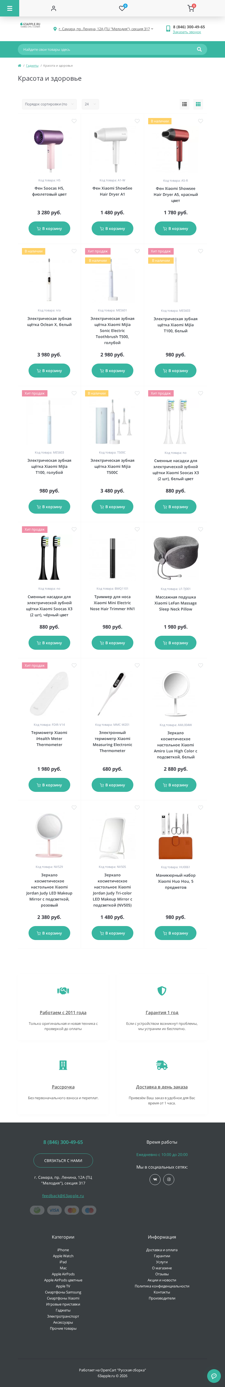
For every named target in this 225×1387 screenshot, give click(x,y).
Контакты (162, 1292)
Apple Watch (63, 1255)
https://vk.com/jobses (155, 1179)
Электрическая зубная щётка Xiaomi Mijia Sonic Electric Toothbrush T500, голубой (112, 330)
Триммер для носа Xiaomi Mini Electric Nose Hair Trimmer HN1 (112, 602)
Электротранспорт (63, 1316)
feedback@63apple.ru (63, 1195)
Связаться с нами (63, 1160)
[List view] (184, 104)
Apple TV (63, 1286)
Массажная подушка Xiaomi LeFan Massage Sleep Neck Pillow (175, 603)
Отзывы (162, 1273)
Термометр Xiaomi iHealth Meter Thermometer (49, 738)
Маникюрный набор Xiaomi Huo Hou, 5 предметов (176, 881)
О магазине (162, 1267)
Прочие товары (63, 1328)
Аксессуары (63, 1322)
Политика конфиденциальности (162, 1286)
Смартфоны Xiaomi (63, 1298)
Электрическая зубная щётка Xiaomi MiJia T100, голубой (49, 466)
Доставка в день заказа (162, 1087)
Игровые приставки (63, 1304)
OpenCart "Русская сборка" (123, 1370)
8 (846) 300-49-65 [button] (63, 1142)
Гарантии (162, 1255)
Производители (162, 1298)
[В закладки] (74, 121)
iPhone (63, 1249)
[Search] (199, 49)
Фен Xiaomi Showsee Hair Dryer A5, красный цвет (176, 194)
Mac (63, 1267)
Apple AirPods (63, 1273)
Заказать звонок (187, 32)
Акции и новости (162, 1280)
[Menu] (9, 8)
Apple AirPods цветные (63, 1280)
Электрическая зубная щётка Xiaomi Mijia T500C (112, 466)
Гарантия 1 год (162, 1012)
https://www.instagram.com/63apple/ (168, 1179)
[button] (190, 27)
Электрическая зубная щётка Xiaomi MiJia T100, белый (176, 324)
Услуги (162, 1261)
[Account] (53, 8)
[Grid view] (198, 104)
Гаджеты (32, 65)
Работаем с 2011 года (63, 1012)
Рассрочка (63, 1087)
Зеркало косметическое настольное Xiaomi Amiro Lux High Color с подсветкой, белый (175, 744)
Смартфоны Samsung (63, 1292)
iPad (63, 1261)
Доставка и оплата (162, 1249)
